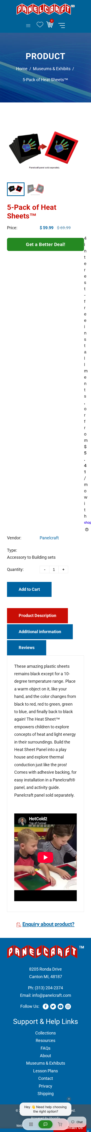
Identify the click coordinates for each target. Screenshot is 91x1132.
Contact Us (72, 1128)
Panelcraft (49, 537)
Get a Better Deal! (45, 244)
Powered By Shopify (45, 1118)
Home (22, 68)
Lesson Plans (45, 1070)
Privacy (45, 1086)
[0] (51, 25)
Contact (45, 1078)
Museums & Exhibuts (45, 1063)
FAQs (45, 1048)
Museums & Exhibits (51, 68)
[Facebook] (46, 1006)
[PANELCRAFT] (45, 8)
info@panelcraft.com (51, 995)
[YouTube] (60, 1006)
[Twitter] (53, 1006)
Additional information (40, 631)
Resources (45, 1040)
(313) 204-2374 (49, 987)
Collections (45, 1032)
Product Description (37, 615)
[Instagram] (68, 1006)
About (45, 1055)
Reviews (27, 647)
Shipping (46, 1093)
